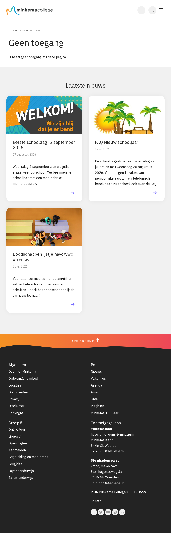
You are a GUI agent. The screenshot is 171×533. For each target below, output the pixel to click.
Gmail (95, 399)
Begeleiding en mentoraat (28, 457)
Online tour (17, 429)
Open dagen (18, 443)
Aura (94, 392)
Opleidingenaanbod (23, 378)
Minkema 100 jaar (104, 413)
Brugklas (15, 464)
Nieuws (21, 30)
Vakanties (98, 378)
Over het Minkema (22, 371)
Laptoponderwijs (21, 471)
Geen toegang (35, 30)
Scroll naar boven (83, 340)
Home (11, 30)
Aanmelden (17, 450)
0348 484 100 (116, 451)
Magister (97, 406)
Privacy (14, 399)
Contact (97, 501)
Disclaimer (16, 406)
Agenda (96, 385)
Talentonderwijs (21, 478)
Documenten (18, 392)
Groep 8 (15, 436)
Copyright (16, 413)
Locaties (15, 385)
